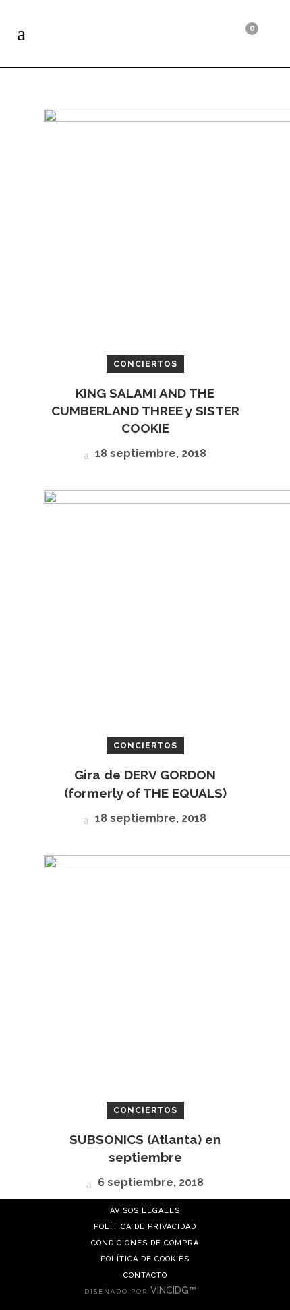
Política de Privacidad (145, 1226)
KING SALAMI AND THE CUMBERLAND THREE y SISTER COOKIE (145, 411)
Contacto (145, 1275)
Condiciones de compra (145, 1243)
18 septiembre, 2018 (149, 453)
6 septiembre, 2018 (149, 1182)
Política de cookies (145, 1259)
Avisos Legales (145, 1210)
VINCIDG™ (174, 1290)
